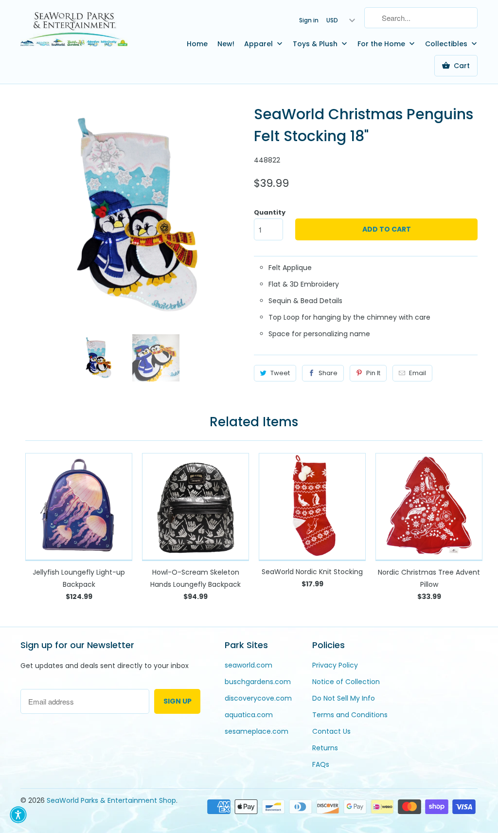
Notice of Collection (346, 682)
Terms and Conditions (350, 715)
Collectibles (447, 44)
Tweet (280, 373)
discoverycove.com (258, 698)
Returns (325, 748)
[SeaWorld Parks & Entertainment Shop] (73, 28)
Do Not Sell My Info (343, 698)
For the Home (382, 44)
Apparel (259, 44)
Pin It (373, 373)
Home (197, 44)
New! (225, 44)
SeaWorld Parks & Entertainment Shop (111, 800)
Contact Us (331, 731)
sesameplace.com (256, 731)
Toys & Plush (316, 44)
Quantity (269, 212)
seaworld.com (248, 665)
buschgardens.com (258, 682)
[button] (18, 814)
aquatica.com (249, 715)
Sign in (309, 20)
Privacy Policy (335, 665)
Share (328, 373)
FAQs (320, 764)
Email (417, 373)
